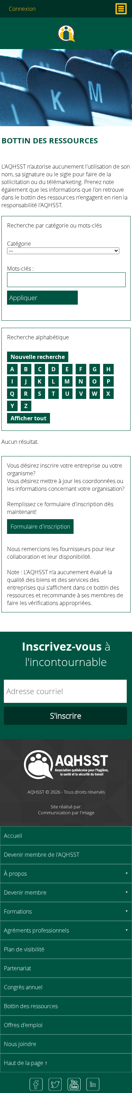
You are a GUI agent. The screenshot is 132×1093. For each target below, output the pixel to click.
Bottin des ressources (31, 1006)
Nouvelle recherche (38, 357)
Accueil (13, 836)
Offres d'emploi (23, 1025)
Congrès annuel (23, 987)
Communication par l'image (66, 813)
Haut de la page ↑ (26, 1063)
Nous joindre (20, 1044)
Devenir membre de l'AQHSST (41, 854)
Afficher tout (28, 418)
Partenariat (17, 968)
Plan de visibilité (24, 949)
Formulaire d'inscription (40, 526)
